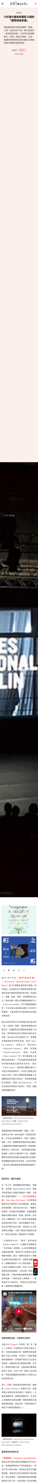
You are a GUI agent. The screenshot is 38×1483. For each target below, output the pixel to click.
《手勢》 (9, 1384)
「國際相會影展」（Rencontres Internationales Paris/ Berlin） (19, 982)
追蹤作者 (21, 50)
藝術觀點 (18, 12)
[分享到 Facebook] (4, 970)
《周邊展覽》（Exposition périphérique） (19, 1458)
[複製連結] (24, 970)
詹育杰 (14, 50)
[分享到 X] (19, 970)
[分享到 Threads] (14, 970)
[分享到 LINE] (9, 970)
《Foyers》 (14, 1344)
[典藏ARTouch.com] (19, 3)
